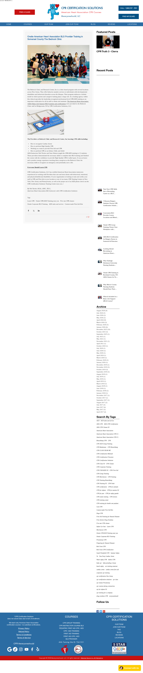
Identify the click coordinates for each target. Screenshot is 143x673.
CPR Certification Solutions (105, 460)
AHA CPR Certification (111, 424)
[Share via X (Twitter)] (34, 211)
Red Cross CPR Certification (105, 549)
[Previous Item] (100, 42)
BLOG (119, 632)
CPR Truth (111, 483)
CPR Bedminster (101, 447)
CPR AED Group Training (104, 444)
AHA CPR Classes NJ (103, 427)
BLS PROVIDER (71, 639)
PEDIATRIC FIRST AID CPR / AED (71, 628)
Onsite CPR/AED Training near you (47, 201)
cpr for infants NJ (102, 589)
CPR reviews (113, 497)
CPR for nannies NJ (113, 490)
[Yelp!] (37, 649)
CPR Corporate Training (104, 467)
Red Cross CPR (101, 546)
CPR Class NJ (101, 464)
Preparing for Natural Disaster (106, 543)
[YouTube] (26, 649)
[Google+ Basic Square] (104, 611)
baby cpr (99, 563)
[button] (27, 24)
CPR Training (112, 477)
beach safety (100, 566)
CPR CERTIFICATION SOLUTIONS (82, 8)
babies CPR (111, 559)
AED (98, 420)
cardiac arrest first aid (112, 569)
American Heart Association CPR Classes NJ (108, 437)
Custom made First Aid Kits (74, 204)
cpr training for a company (104, 593)
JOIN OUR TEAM (119, 627)
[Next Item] (116, 42)
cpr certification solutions (104, 579)
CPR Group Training (103, 473)
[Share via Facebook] (28, 211)
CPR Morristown (102, 477)
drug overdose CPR (102, 596)
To (97, 556)
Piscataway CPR (101, 540)
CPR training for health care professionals (108, 503)
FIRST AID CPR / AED (71, 636)
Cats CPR (99, 507)
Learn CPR (31, 201)
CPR (109, 440)
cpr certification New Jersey (105, 576)
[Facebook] (32, 649)
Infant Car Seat (101, 526)
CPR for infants (101, 490)
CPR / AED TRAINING (71, 631)
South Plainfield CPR (103, 553)
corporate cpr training (103, 573)
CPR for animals (113, 487)
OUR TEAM (119, 624)
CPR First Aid (114, 470)
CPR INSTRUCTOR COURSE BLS (71, 626)
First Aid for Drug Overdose (105, 520)
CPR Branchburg (113, 447)
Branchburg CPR (102, 440)
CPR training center (102, 500)
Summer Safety (115, 553)
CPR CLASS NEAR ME (104, 450)
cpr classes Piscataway (103, 583)
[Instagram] (21, 649)
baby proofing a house (109, 563)
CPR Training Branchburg (104, 480)
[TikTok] (15, 649)
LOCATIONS (119, 638)
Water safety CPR (102, 559)
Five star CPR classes (67, 201)
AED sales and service (56, 204)
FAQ (119, 629)
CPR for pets (100, 493)
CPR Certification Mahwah (105, 454)
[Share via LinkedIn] (39, 211)
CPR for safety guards (111, 493)
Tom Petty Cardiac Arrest (106, 556)
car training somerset (111, 566)
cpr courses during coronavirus (106, 586)
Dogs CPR (100, 513)
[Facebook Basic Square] (98, 611)
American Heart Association (105, 430)
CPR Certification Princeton (105, 457)
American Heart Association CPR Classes (108, 434)
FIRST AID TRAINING (71, 633)
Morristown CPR (102, 530)
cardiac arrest (100, 569)
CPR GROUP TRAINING (71, 623)
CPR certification (102, 487)
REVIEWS (119, 635)
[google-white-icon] (9, 649)
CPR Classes (110, 464)
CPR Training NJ (102, 483)
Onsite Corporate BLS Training (37, 204)
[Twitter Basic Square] (101, 611)
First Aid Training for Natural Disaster (108, 516)
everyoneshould (113, 596)
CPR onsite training (102, 497)
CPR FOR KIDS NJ (102, 470)
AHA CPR (100, 424)
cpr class (115, 579)
